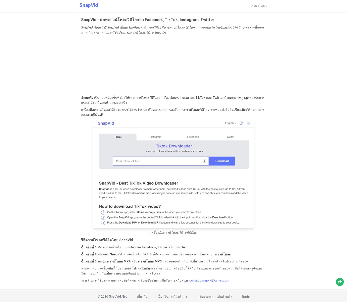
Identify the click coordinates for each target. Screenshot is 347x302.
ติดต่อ (246, 296)
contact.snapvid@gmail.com (209, 280)
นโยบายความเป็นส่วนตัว (214, 296)
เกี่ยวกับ (142, 296)
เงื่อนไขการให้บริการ (172, 296)
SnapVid (89, 5)
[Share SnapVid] (340, 282)
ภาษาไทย (258, 6)
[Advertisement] (173, 65)
